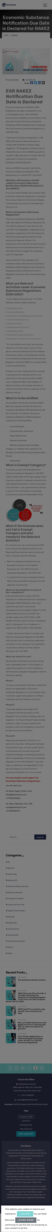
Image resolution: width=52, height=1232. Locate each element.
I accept (25, 1214)
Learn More (26, 1220)
